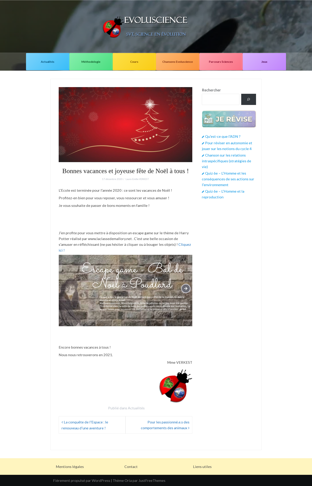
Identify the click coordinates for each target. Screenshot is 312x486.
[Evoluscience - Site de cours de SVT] (156, 26)
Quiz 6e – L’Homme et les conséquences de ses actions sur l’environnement (228, 179)
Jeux (264, 61)
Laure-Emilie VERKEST (137, 179)
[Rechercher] (248, 99)
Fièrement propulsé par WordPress (81, 480)
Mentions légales (70, 466)
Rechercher (211, 90)
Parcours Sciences (221, 61)
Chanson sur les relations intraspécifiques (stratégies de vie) (226, 161)
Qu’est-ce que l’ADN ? (222, 136)
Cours (134, 61)
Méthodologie (90, 61)
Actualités (47, 61)
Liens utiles (202, 466)
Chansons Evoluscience (177, 61)
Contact (131, 466)
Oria (128, 480)
